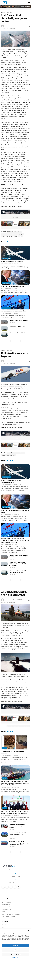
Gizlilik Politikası (15, 958)
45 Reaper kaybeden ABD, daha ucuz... (19, 320)
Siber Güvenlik (5, 925)
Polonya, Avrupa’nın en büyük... (17, 333)
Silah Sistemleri (5, 912)
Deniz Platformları (6, 907)
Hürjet (19, 231)
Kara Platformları (6, 904)
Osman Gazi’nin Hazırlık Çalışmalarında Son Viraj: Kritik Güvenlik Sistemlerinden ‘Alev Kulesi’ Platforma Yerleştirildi (15, 783)
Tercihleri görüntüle (15, 954)
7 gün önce (15, 263)
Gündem (8, 589)
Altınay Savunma (11, 231)
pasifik (19, 726)
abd (8, 453)
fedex (3, 455)
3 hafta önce (16, 815)
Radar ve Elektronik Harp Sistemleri (11, 914)
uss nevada (26, 726)
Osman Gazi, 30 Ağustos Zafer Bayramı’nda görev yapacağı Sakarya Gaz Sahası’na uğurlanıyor (18, 843)
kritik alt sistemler (6, 234)
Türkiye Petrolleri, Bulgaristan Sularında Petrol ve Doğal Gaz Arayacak (17, 826)
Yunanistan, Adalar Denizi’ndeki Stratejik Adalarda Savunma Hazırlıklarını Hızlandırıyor (17, 834)
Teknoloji (4, 927)
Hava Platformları (6, 902)
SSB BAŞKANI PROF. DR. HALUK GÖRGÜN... (13, 311)
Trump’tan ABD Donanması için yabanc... (13, 286)
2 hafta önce (12, 322)
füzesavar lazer (11, 455)
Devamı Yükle (15, 341)
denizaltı (13, 726)
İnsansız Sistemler (6, 909)
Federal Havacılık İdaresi (17, 453)
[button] (28, 930)
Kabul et (15, 945)
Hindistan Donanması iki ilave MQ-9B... (12, 261)
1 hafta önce (16, 288)
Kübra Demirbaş (7, 263)
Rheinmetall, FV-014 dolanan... (17, 326)
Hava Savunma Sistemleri (8, 916)
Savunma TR (11, 26)
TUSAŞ (20, 236)
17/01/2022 (19, 26)
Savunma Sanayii (10, 12)
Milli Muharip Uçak (18, 234)
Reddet (16, 950)
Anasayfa (3, 12)
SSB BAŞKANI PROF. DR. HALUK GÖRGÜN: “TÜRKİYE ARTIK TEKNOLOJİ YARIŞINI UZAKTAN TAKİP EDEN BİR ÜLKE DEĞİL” (15, 540)
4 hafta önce (12, 829)
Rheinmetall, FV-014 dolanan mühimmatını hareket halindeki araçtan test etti (17, 564)
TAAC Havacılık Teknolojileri (9, 236)
